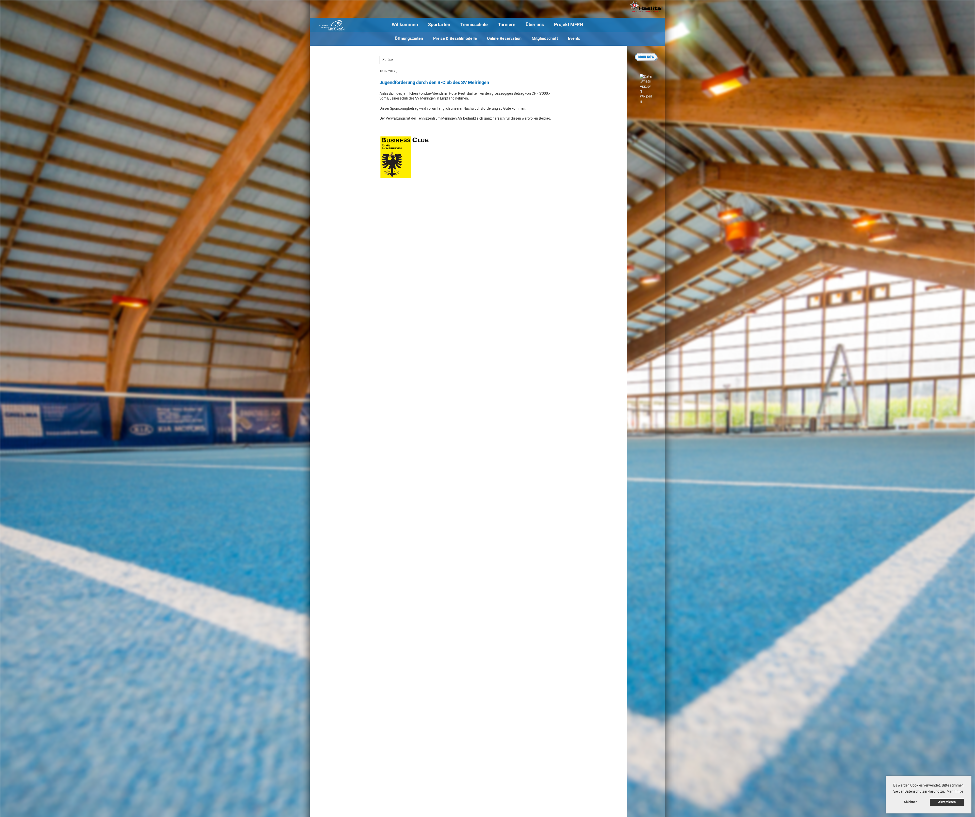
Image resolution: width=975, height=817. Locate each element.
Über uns (535, 24)
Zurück (387, 59)
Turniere (506, 24)
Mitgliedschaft (545, 39)
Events (574, 39)
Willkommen (405, 24)
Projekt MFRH (568, 24)
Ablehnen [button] (910, 802)
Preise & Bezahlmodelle (455, 39)
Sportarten (439, 24)
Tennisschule (474, 24)
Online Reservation (504, 39)
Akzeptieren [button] (947, 802)
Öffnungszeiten (409, 39)
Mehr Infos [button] (955, 791)
